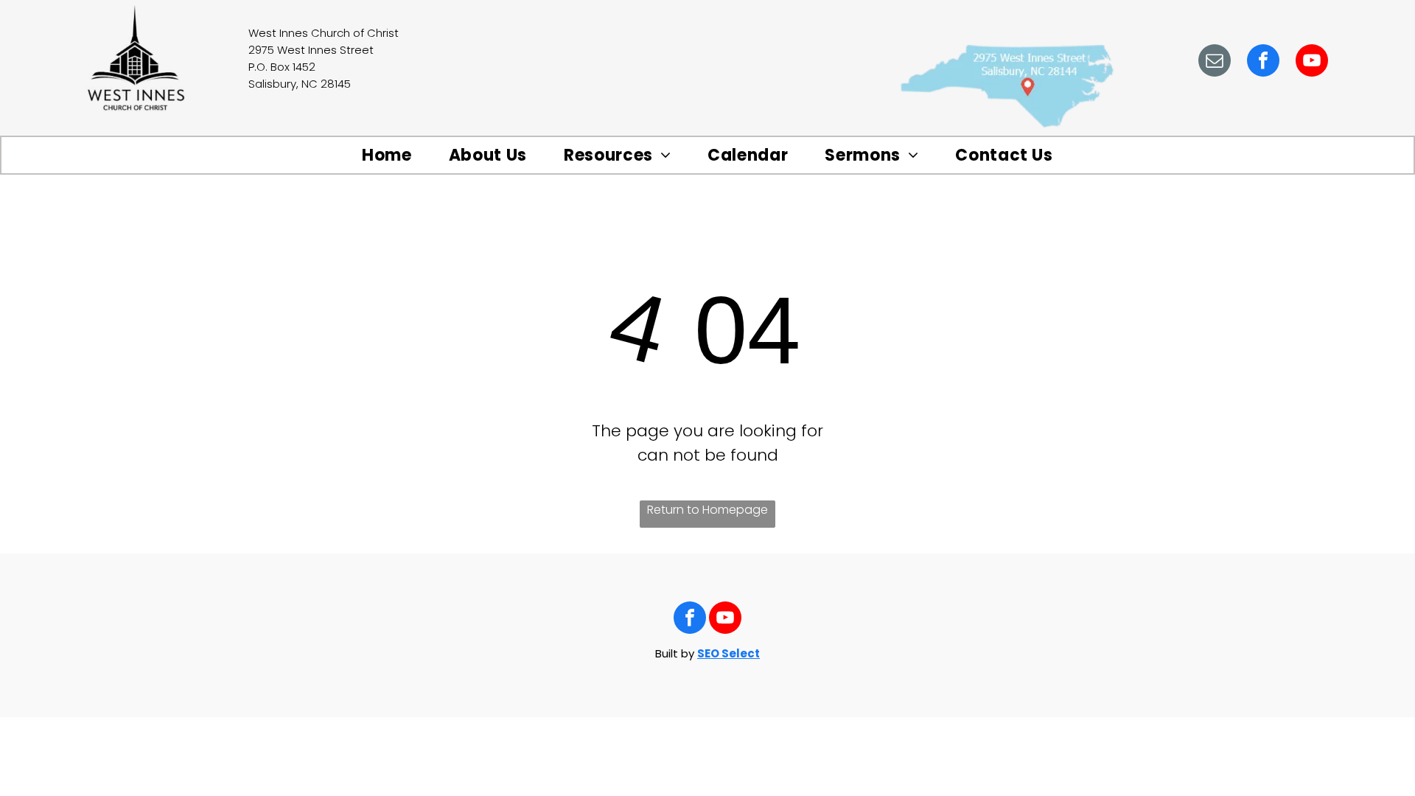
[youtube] (1312, 62)
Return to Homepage (707, 509)
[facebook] (1263, 62)
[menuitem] (386, 155)
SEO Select (728, 653)
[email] (1214, 62)
